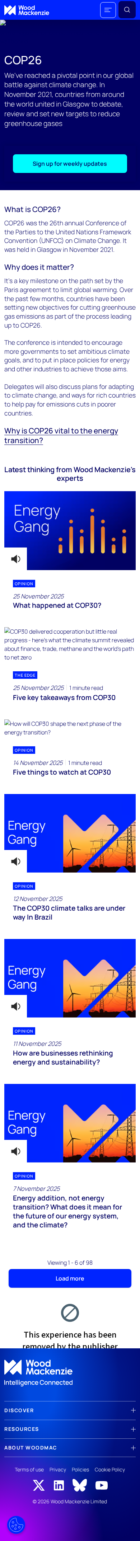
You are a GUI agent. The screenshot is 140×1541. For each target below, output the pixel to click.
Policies (80, 1469)
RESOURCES (21, 1428)
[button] (108, 10)
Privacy (58, 1469)
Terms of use (29, 1469)
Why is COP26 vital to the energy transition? (61, 435)
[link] (70, 1373)
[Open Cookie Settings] (16, 1525)
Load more (70, 1278)
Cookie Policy (110, 1469)
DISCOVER (19, 1410)
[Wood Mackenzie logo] (26, 10)
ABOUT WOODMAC (30, 1447)
